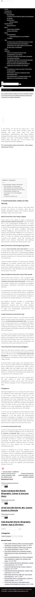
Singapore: (6, 194)
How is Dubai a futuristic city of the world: (14, 189)
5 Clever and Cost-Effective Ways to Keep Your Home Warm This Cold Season (20, 42)
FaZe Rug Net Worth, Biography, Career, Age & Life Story (16, 523)
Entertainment (11, 34)
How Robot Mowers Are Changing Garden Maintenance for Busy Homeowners (17, 552)
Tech (5, 67)
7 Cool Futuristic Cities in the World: (12, 184)
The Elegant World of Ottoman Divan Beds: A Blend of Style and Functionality (20, 61)
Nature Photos (11, 25)
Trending (9, 38)
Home (6, 9)
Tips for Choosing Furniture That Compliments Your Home (16, 53)
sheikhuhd (16, 471)
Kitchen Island (13, 22)
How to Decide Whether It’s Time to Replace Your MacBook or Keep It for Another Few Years (18, 559)
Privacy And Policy (12, 31)
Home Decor (8, 13)
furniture (7, 51)
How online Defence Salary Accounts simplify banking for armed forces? (18, 544)
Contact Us (7, 11)
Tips (5, 40)
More (5, 27)
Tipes (6, 49)
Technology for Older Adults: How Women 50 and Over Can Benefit (19, 46)
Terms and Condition (13, 29)
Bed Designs (10, 14)
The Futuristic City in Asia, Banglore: (13, 193)
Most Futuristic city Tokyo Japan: (12, 186)
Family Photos (8, 24)
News (6, 33)
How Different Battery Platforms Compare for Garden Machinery (16, 96)
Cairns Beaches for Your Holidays (19, 36)
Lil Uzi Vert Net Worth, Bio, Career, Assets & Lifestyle (17, 509)
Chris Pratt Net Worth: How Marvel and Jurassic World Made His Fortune (16, 583)
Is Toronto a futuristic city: (10, 196)
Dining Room (10, 20)
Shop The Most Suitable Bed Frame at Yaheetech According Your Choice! (18, 64)
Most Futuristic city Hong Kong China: (13, 188)
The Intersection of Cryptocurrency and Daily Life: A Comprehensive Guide (19, 77)
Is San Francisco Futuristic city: (11, 191)
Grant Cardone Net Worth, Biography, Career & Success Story (15, 493)
